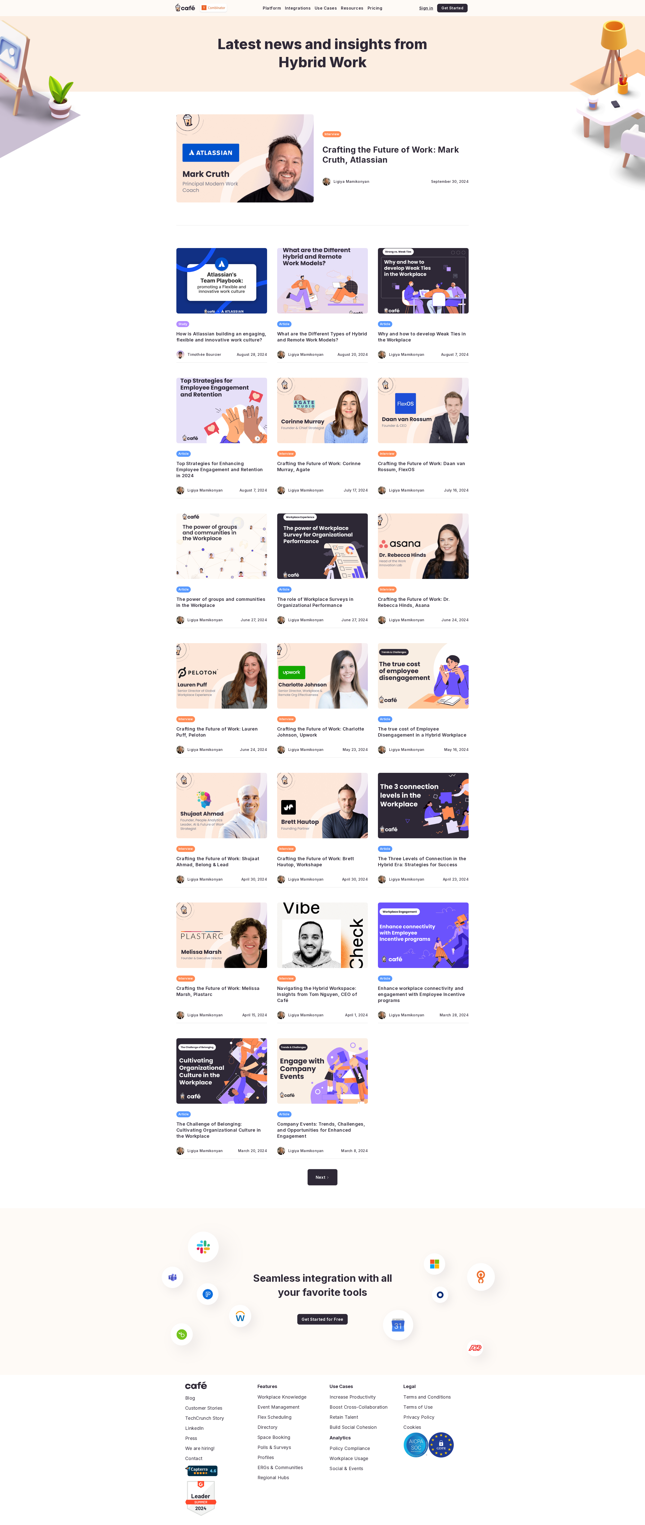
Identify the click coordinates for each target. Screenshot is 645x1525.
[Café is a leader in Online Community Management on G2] (201, 1498)
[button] (272, 8)
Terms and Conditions (427, 1397)
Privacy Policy (418, 1417)
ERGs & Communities (280, 1467)
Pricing (375, 8)
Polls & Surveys (274, 1447)
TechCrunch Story (204, 1418)
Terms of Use (418, 1407)
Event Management (278, 1407)
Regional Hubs (273, 1477)
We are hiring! (200, 1448)
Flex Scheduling (274, 1417)
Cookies (412, 1427)
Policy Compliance (350, 1448)
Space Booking (274, 1437)
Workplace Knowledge (282, 1397)
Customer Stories (203, 1408)
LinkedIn (194, 1428)
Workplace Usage (349, 1458)
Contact (194, 1458)
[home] (185, 8)
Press (191, 1438)
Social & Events (346, 1468)
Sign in (426, 8)
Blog (190, 1398)
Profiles (265, 1457)
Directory (267, 1427)
